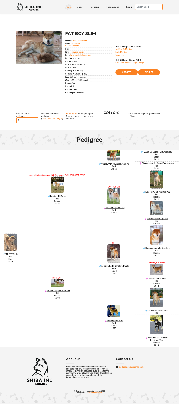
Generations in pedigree (22, 114)
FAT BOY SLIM (11, 254)
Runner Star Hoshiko (157, 278)
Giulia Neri (76, 43)
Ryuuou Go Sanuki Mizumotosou (157, 152)
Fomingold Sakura (115, 320)
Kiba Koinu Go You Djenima (157, 192)
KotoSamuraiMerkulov (157, 310)
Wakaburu (119, 55)
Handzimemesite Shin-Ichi (157, 248)
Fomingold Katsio (77, 52)
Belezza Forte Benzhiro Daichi (115, 266)
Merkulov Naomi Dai (114, 207)
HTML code (71, 113)
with (44, 118)
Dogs (80, 7)
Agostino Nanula (80, 40)
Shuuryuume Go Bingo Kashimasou (157, 163)
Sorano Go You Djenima (157, 218)
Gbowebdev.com (95, 393)
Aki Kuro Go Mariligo (123, 49)
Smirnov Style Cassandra (80, 55)
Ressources (113, 7)
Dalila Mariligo (121, 52)
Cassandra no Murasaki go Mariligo (129, 63)
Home (68, 7)
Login (129, 7)
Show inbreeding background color (144, 113)
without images (55, 118)
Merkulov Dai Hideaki (157, 337)
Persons (94, 7)
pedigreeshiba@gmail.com (131, 367)
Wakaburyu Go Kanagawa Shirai (115, 164)
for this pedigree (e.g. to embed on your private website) (79, 116)
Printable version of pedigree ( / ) (52, 116)
